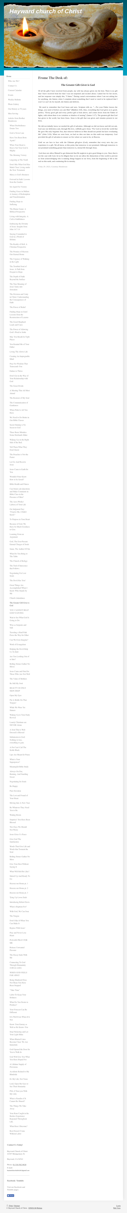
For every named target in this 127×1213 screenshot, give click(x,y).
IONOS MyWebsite (35, 1208)
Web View (117, 1208)
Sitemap (17, 1205)
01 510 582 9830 (19, 1164)
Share (11, 1196)
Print (11, 1205)
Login (118, 1205)
